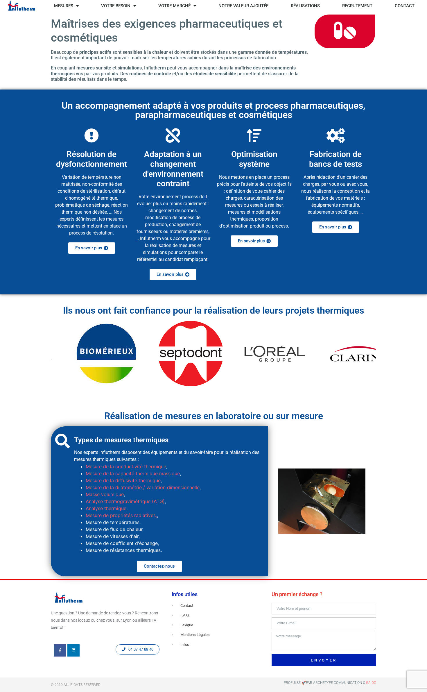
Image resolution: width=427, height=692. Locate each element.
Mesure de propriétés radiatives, (121, 515)
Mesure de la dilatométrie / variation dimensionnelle (143, 487)
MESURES (63, 5)
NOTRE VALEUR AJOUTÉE (243, 5)
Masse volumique (105, 494)
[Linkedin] (73, 650)
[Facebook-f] (60, 650)
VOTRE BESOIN (115, 5)
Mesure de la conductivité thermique (126, 466)
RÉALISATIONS (305, 5)
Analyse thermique (106, 508)
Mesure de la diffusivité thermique (123, 480)
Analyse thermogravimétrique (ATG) (125, 501)
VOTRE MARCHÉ (174, 5)
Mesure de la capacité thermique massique (133, 473)
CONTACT (405, 5)
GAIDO (371, 683)
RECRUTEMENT (357, 5)
